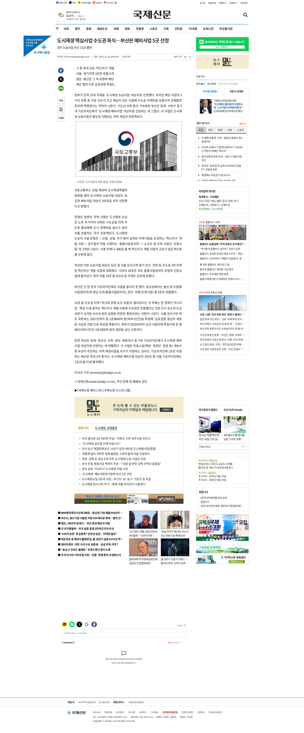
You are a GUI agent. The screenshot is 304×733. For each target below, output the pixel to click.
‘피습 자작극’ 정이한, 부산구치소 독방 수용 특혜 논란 (175, 533)
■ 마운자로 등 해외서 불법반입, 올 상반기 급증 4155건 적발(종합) (94, 539)
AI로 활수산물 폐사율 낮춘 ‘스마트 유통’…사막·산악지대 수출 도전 (234, 441)
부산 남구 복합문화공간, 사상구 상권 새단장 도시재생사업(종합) (119, 448)
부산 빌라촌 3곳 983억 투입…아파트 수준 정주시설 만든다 (116, 438)
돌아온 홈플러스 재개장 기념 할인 (216, 269)
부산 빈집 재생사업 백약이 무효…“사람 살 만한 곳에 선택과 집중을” (121, 464)
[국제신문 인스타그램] (117, 390)
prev (198, 526)
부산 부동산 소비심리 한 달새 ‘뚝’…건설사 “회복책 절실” (228, 324)
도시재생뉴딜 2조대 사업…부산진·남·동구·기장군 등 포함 (116, 479)
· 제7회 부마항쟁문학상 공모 (213, 497)
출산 (224, 201)
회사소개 (96, 712)
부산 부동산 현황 (210, 292)
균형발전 (112, 428)
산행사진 (225, 205)
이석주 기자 (62, 56)
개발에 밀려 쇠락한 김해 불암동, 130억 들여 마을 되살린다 (116, 454)
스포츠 (153, 28)
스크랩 (61, 118)
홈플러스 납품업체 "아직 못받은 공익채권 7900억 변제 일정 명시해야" (235, 244)
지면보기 (222, 2)
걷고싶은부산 (104, 702)
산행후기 (214, 205)
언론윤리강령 (187, 712)
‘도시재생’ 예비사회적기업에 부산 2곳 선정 (107, 474)
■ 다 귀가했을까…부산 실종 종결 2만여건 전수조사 (86, 528)
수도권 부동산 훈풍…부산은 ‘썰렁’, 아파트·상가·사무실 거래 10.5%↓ (235, 335)
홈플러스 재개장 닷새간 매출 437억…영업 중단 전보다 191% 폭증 (233, 253)
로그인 (202, 2)
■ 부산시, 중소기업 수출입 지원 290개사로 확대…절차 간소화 (91, 518)
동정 (230, 201)
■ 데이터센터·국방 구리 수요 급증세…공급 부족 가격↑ (88, 544)
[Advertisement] (155, 209)
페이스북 (63, 2)
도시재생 (100, 428)
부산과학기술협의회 (86, 702)
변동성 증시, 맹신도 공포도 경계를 (215, 464)
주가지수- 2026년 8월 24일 (212, 480)
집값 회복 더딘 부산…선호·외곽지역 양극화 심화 (224, 319)
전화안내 (108, 712)
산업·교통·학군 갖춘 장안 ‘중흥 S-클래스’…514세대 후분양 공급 (233, 314)
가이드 (204, 209)
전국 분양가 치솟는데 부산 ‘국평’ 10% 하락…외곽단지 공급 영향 (232, 339)
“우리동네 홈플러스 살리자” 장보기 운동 (220, 248)
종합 (201, 130)
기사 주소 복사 (61, 110)
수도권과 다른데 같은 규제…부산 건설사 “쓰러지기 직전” (228, 349)
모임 (207, 201)
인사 (201, 201)
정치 (77, 28)
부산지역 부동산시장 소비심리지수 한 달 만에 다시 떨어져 (228, 328)
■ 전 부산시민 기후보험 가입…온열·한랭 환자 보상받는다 (89, 555)
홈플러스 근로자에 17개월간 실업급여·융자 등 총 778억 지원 (230, 258)
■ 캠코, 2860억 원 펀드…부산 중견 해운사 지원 (84, 523)
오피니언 (208, 28)
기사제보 (154, 712)
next (247, 526)
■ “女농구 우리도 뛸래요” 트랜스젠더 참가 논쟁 (84, 549)
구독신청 (244, 2)
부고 (236, 201)
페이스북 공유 (61, 71)
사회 (66, 28)
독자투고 (143, 712)
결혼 (219, 201)
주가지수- (207, 472)
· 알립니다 (204, 501)
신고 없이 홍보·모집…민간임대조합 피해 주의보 (224, 344)
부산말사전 (225, 28)
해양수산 (102, 28)
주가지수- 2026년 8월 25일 (212, 476)
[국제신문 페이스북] (89, 390)
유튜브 (99, 2)
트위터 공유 (61, 80)
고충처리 (201, 712)
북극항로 (211, 83)
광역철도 (200, 83)
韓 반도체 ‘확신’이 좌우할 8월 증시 (215, 467)
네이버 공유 (61, 88)
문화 (127, 28)
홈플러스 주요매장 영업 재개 (214, 274)
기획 (166, 28)
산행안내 (203, 205)
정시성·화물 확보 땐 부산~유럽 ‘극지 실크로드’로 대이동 (209, 439)
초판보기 (233, 2)
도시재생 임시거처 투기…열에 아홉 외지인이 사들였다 (113, 484)
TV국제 (192, 28)
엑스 (74, 2)
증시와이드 (207, 460)
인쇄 (61, 101)
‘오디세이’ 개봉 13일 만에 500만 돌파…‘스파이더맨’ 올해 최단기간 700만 (143, 535)
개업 (213, 201)
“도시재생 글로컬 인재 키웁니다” (101, 443)
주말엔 (140, 28)
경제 (88, 28)
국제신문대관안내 (136, 702)
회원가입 (212, 2)
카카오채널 (86, 2)
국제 (116, 28)
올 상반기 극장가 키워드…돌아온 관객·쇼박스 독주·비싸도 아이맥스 (174, 563)
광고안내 (120, 712)
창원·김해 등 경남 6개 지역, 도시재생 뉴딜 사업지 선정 (114, 459)
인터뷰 (178, 28)
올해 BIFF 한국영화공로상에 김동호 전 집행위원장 (143, 561)
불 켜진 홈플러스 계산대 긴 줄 (214, 264)
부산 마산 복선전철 (228, 83)
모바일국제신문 (215, 712)
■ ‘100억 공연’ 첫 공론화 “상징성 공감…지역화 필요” (87, 534)
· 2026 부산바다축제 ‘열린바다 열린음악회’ (220, 506)
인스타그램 (111, 2)
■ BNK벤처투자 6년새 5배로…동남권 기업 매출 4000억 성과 (91, 513)
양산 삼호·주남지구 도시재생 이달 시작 (105, 469)
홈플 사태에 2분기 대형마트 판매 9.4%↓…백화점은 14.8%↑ (231, 279)
